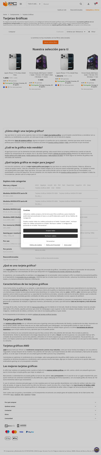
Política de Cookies (36, 245)
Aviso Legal (67, 245)
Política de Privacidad (53, 245)
